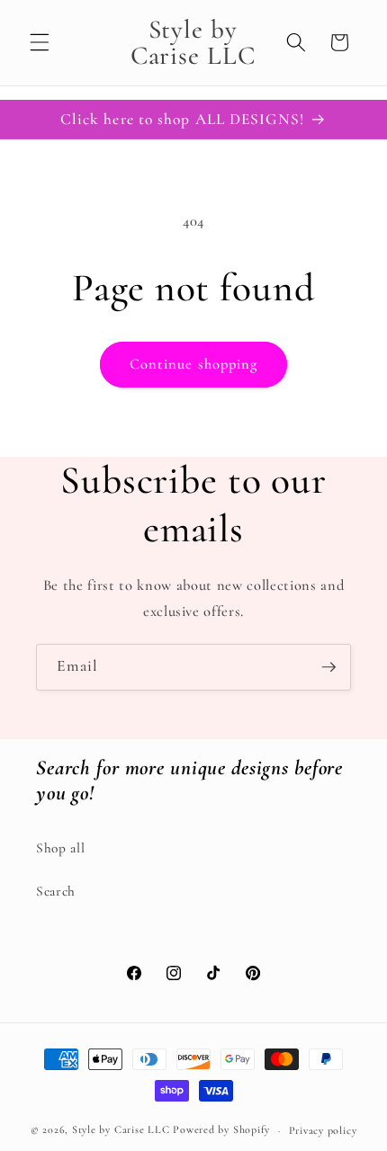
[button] (39, 42)
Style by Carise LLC (121, 1130)
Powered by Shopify (221, 1130)
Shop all (60, 848)
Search (56, 891)
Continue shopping (194, 364)
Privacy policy (323, 1130)
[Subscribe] (328, 667)
